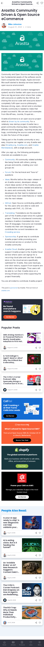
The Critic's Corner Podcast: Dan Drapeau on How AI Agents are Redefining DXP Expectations (11, 592)
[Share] (37, 3)
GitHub (8, 203)
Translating (9, 213)
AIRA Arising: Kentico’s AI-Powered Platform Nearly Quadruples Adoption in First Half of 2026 (13, 339)
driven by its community (19, 121)
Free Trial (22, 466)
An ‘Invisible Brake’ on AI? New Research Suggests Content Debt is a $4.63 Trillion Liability (11, 569)
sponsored (13, 288)
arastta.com (5, 290)
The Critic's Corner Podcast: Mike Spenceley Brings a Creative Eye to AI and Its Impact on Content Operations (13, 382)
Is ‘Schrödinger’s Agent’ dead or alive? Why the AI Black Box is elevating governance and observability (13, 361)
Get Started (10, 317)
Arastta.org (11, 145)
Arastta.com (22, 145)
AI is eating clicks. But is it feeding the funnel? (10, 544)
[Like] (42, 3)
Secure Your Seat (22, 440)
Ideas (7, 179)
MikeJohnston (15, 24)
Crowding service (12, 232)
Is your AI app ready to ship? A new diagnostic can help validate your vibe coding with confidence (11, 524)
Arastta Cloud (11, 249)
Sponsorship (10, 236)
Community (10, 159)
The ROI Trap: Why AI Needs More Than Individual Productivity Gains (10, 613)
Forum (8, 172)
